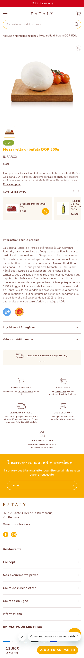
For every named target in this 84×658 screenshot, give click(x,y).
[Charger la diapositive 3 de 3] (44, 361)
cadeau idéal (60, 391)
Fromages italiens (25, 36)
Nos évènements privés (20, 575)
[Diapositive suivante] (78, 191)
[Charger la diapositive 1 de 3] (40, 361)
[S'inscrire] (72, 485)
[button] (42, 24)
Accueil (7, 36)
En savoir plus (12, 184)
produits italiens (25, 391)
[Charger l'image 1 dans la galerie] (9, 131)
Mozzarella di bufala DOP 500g (58, 35)
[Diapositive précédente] (73, 191)
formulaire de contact (65, 419)
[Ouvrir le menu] (5, 13)
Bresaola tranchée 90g (33, 203)
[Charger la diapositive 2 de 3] (42, 361)
